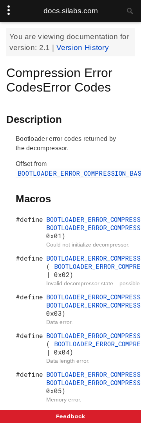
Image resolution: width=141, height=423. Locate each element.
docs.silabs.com (70, 11)
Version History (82, 47)
